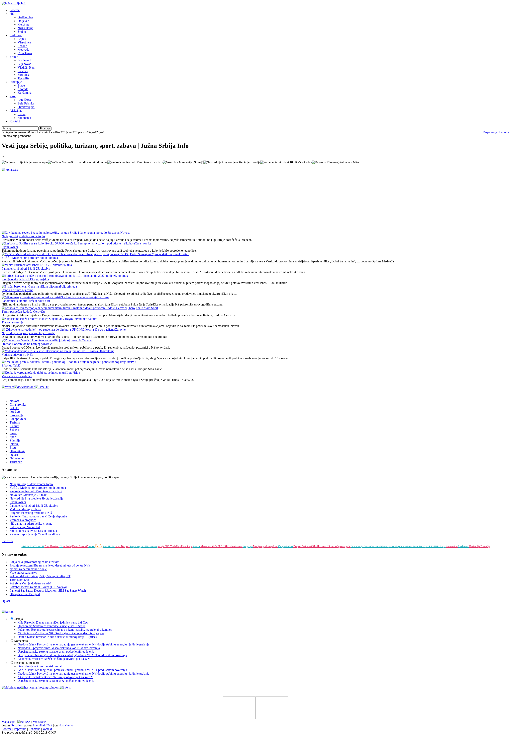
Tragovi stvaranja (12, 322)
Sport (154, 308)
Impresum (20, 729)
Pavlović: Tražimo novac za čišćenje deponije (38, 516)
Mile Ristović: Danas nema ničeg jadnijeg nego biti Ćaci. (54, 622)
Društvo (184, 254)
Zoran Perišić (419, 546)
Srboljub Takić (11, 365)
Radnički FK (109, 546)
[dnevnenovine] (24, 387)
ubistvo (385, 546)
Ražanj (22, 114)
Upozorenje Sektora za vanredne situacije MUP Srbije (51, 626)
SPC (220, 546)
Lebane (22, 46)
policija (161, 546)
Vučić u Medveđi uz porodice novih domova (30, 257)
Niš (12, 13)
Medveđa (23, 49)
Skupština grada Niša (140, 546)
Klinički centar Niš (321, 546)
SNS (167, 546)
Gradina (289, 546)
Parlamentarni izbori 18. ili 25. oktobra (26, 268)
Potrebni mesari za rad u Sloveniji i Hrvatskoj (38, 587)
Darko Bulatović (80, 546)
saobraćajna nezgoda (341, 546)
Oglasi (14, 454)
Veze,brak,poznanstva (23, 572)
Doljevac (23, 21)
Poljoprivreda (68, 286)
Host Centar (66, 725)
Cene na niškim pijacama (17, 290)
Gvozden (16, 725)
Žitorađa (23, 89)
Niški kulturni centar (233, 546)
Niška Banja (25, 28)
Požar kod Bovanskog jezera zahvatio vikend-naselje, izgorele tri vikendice (65, 629)
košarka (409, 546)
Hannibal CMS (42, 725)
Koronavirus (452, 546)
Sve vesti (7, 541)
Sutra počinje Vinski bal (25, 527)
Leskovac (16, 35)
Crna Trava (25, 53)
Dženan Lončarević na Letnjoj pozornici (27, 344)
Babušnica (24, 99)
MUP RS (430, 546)
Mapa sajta (8, 721)
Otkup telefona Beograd (25, 594)
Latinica (504, 132)
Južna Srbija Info (397, 546)
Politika (67, 265)
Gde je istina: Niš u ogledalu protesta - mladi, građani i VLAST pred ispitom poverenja (72, 655)
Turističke (16, 462)
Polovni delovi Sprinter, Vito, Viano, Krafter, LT (40, 576)
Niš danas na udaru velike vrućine (31, 523)
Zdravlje (120, 329)
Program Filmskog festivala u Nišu (31, 512)
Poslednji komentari (26, 662)
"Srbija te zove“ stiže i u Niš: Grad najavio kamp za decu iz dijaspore (61, 633)
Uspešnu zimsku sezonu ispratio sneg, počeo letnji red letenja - (57, 651)
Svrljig (22, 31)
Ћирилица (490, 132)
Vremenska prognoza (23, 520)
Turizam (103, 297)
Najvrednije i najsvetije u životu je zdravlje (28, 333)
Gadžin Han (25, 17)
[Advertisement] (121, 199)
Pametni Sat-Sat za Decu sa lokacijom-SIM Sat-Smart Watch (48, 590)
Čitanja (18, 619)
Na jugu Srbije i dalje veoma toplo (23, 236)
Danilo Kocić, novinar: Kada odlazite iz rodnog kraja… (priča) (57, 636)
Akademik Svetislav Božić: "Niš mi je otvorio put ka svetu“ (55, 658)
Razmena (34, 729)
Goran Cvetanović (372, 546)
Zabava (87, 340)
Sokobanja (24, 117)
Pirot (13, 96)
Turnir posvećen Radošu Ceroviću (23, 311)
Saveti (13, 433)
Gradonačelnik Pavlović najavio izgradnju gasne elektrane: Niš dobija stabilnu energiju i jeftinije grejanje (83, 644)
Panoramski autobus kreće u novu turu (26, 300)
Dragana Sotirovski (302, 546)
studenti (153, 546)
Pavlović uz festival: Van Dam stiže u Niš (36, 491)
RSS (27, 721)
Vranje (14, 56)
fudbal (91, 546)
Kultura (92, 318)
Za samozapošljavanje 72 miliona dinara (35, 534)
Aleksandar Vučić (209, 546)
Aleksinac (16, 110)
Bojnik (22, 38)
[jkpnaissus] (10, 169)
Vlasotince (24, 42)
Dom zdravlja (357, 546)
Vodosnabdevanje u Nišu (17, 354)
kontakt (47, 729)
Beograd (125, 546)
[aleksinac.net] (11, 687)
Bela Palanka (26, 103)
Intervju (131, 362)
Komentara (21, 640)
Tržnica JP (39, 546)
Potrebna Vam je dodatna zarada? (30, 583)
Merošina (23, 24)
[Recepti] (8, 611)
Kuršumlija (25, 92)
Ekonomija (122, 275)
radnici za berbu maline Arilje (28, 569)
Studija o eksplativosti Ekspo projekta (25, 279)
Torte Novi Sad (19, 579)
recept (118, 546)
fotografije (248, 546)
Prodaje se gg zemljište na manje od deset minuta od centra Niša (50, 565)
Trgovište (23, 78)
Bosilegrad (24, 60)
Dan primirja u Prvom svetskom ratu (40, 666)
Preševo (23, 71)
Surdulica (24, 74)
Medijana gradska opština (265, 546)
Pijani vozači (10, 247)
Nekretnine (17, 458)
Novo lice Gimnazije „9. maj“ (28, 495)
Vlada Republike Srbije (181, 546)
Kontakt (15, 121)
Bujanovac (24, 64)
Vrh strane (39, 721)
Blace (21, 85)
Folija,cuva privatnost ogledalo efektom (34, 562)
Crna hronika (143, 243)
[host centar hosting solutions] (40, 687)
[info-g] (65, 687)
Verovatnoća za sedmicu (17, 376)
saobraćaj (67, 546)
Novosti (125, 232)
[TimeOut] (42, 387)
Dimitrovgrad (26, 107)
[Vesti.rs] (8, 387)
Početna (15, 10)
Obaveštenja (106, 351)
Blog (77, 372)
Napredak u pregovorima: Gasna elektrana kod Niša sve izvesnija (59, 648)
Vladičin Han (26, 67)
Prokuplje (16, 82)
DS (61, 546)
